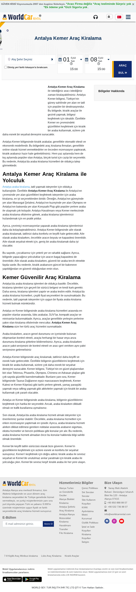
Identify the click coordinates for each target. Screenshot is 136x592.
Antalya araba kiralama (16, 186)
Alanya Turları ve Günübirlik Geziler (66, 492)
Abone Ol (48, 524)
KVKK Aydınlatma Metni (88, 511)
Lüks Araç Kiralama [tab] (51, 555)
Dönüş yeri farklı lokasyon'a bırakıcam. (27, 67)
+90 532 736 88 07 (118, 506)
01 (66, 59)
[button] (119, 17)
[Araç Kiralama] (21, 17)
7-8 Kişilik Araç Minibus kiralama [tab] (21, 555)
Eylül (73, 58)
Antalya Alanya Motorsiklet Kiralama (67, 518)
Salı (73, 61)
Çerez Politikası (90, 488)
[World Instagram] (114, 521)
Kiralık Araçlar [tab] (72, 555)
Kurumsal (87, 518)
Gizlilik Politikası (90, 522)
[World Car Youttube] (121, 521)
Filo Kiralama (66, 533)
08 (93, 59)
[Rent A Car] (96, 17)
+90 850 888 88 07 (117, 502)
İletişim (85, 542)
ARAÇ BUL (122, 69)
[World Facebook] (106, 521)
